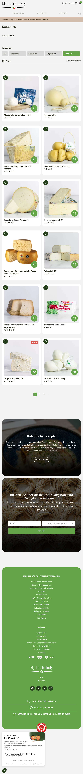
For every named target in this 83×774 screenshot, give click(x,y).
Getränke (42, 13)
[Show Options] (73, 523)
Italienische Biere (41, 611)
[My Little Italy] (14, 9)
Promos (63, 13)
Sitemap (41, 653)
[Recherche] (79, 14)
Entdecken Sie (41, 460)
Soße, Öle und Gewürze (41, 598)
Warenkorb (41, 636)
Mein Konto (63, 3)
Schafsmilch (15, 54)
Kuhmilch (68, 54)
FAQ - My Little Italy (41, 649)
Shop (12, 19)
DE (72, 3)
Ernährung (18, 13)
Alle (5, 54)
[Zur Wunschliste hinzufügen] (5, 77)
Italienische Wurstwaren (41, 582)
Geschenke (41, 615)
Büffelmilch (32, 54)
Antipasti (41, 592)
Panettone (41, 618)
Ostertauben (41, 595)
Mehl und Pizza (41, 601)
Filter (8, 61)
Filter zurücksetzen (74, 61)
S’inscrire (41, 531)
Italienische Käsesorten (32, 19)
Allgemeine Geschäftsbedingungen (41, 643)
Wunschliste (76, 3)
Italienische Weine (41, 605)
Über (41, 677)
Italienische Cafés (41, 608)
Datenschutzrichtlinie (41, 646)
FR (66, 3)
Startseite (5, 19)
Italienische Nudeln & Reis (41, 588)
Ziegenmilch (51, 54)
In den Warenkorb (34, 108)
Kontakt (41, 681)
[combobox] (58, 523)
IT (69, 3)
